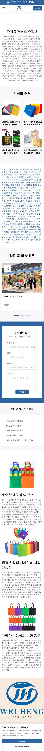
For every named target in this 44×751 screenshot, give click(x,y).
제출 (22, 392)
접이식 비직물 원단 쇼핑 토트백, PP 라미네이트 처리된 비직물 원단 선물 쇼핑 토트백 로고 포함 (33, 123)
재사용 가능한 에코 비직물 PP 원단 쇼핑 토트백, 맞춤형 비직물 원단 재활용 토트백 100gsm (11, 151)
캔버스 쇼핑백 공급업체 (14, 421)
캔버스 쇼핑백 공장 (13, 440)
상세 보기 (11, 110)
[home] (19, 8)
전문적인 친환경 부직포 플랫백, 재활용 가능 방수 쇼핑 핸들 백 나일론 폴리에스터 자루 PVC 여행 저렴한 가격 (11, 123)
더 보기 (7, 305)
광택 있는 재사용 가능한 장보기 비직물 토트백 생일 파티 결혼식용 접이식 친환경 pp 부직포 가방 (33, 151)
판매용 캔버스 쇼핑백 (13, 426)
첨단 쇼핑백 (29, 440)
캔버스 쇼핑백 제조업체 (14, 430)
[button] (16, 315)
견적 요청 (37, 8)
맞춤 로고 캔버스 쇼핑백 (14, 435)
